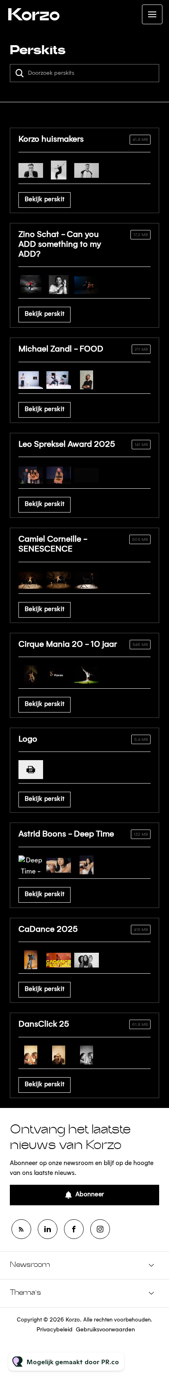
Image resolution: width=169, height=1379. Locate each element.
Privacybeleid (55, 1330)
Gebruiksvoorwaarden (105, 1330)
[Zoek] (20, 73)
